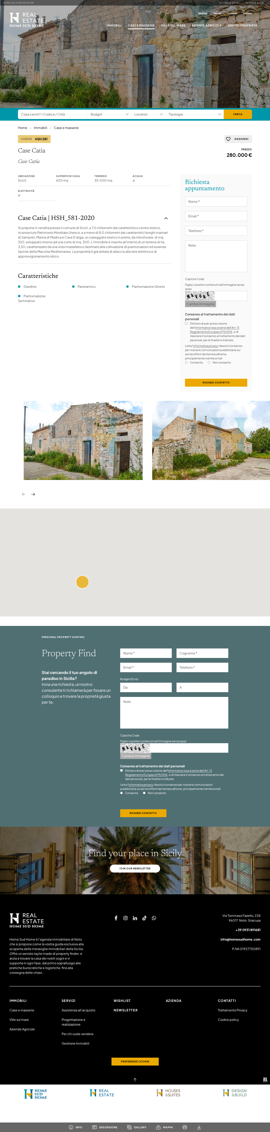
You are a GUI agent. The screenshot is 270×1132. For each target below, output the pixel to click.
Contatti (232, 13)
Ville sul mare (173, 25)
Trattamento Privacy (232, 1010)
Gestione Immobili (75, 1043)
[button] (82, 582)
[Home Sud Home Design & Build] (234, 1092)
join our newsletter (135, 868)
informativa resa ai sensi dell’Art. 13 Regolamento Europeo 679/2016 (214, 329)
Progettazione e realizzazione (73, 1021)
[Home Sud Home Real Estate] (102, 1092)
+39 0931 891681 (248, 930)
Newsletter (126, 1010)
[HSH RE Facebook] (116, 918)
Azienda (174, 1001)
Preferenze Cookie (135, 1061)
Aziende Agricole (206, 25)
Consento (196, 362)
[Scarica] (199, 1127)
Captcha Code (194, 279)
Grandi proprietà (242, 25)
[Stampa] (185, 1127)
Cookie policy (228, 1019)
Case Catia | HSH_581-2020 (56, 218)
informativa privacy (205, 345)
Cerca (238, 114)
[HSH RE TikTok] (144, 918)
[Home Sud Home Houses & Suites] (168, 1092)
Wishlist (202, 13)
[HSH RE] (26, 20)
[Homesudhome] (48, 920)
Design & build (255, 3)
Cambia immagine (200, 304)
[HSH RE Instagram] (125, 918)
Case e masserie (141, 25)
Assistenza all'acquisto (78, 1010)
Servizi (217, 13)
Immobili (114, 25)
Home (22, 128)
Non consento (222, 362)
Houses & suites (229, 3)
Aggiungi (241, 138)
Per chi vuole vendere (77, 1034)
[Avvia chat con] (154, 918)
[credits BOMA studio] (265, 1080)
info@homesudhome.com (241, 939)
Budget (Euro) (129, 679)
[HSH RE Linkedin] (135, 918)
